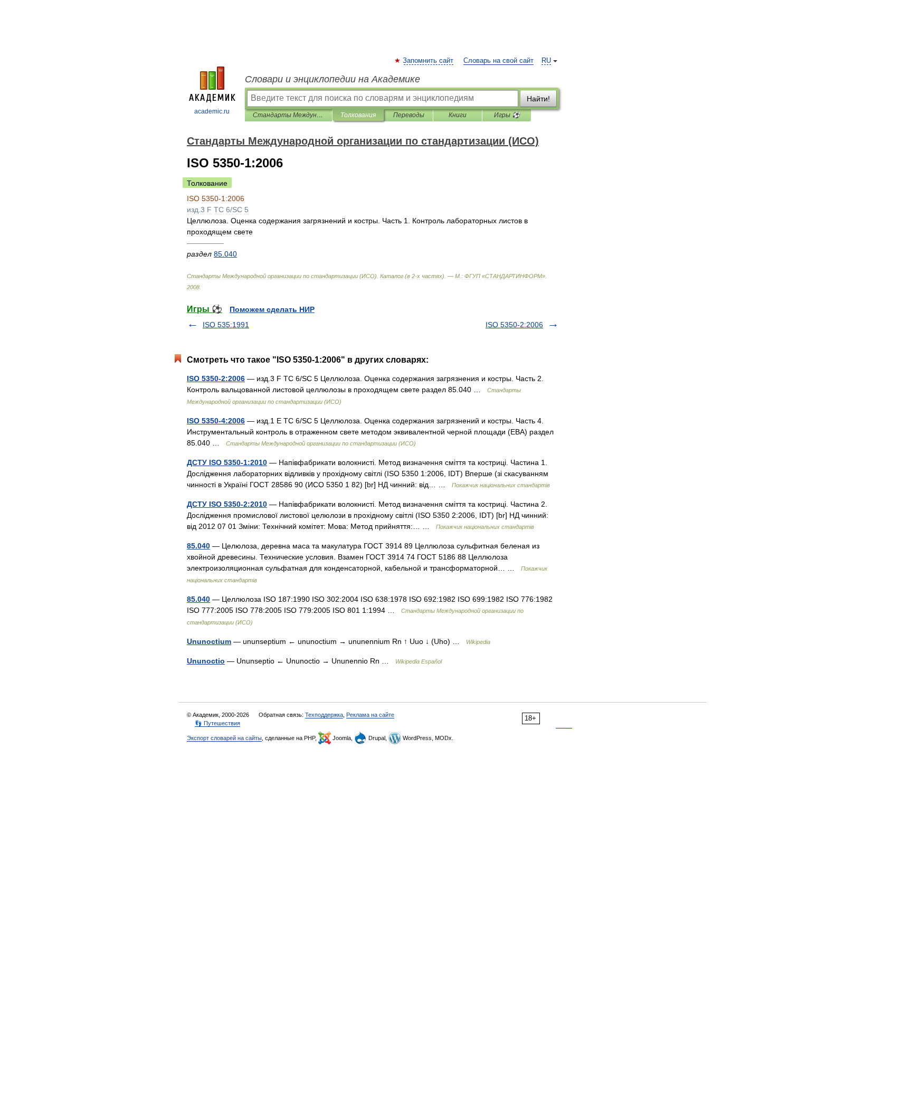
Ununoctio (206, 661)
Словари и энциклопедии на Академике (332, 79)
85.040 (198, 546)
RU (546, 60)
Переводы (408, 115)
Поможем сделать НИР (272, 309)
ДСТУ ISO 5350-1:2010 (227, 462)
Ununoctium (209, 641)
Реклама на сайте (370, 715)
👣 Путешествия (217, 723)
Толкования (358, 115)
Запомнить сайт (428, 60)
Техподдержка (324, 715)
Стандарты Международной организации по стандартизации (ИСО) (288, 115)
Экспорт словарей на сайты (224, 738)
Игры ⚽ (507, 115)
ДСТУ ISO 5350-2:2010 (227, 504)
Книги (458, 115)
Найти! (538, 98)
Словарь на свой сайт (498, 60)
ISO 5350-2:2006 (514, 324)
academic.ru (212, 111)
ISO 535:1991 (226, 324)
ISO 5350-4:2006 (216, 420)
